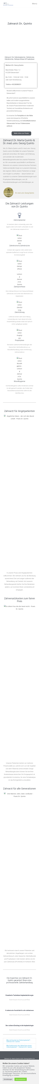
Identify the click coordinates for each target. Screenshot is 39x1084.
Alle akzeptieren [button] (20, 1079)
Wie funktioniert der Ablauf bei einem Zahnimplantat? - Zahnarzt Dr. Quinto (19, 1046)
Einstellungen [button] (8, 1079)
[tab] (19, 1041)
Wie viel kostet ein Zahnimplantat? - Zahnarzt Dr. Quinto (18, 1040)
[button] (21, 133)
